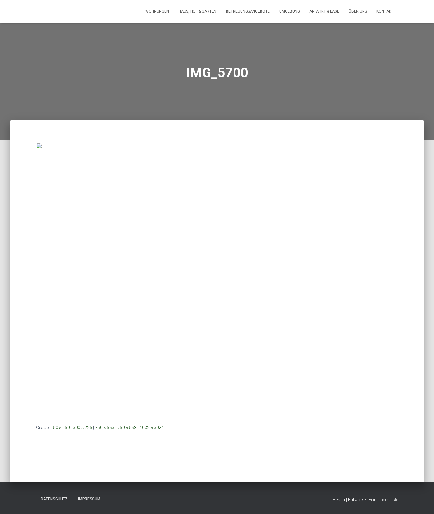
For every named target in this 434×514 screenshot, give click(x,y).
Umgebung (289, 11)
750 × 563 (104, 427)
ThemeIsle (387, 499)
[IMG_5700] (217, 278)
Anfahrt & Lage (324, 11)
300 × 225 (82, 427)
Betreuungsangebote (248, 11)
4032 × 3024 (151, 427)
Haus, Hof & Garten (197, 11)
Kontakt (384, 11)
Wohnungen (157, 11)
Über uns (358, 11)
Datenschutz (54, 499)
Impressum (89, 499)
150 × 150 (60, 427)
